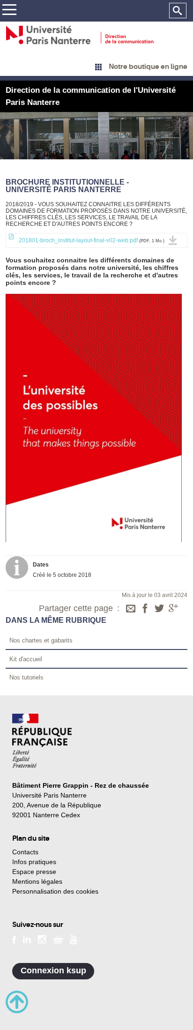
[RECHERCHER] (177, 11)
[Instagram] (41, 938)
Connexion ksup (53, 970)
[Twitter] (159, 609)
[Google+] (173, 609)
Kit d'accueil (25, 659)
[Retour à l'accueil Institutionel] (42, 741)
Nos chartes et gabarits (41, 640)
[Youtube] (73, 938)
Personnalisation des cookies (55, 891)
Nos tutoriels (26, 677)
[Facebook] (145, 609)
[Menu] (9, 11)
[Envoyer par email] (130, 609)
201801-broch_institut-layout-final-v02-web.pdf (90, 240)
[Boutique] (58, 938)
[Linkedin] (27, 938)
